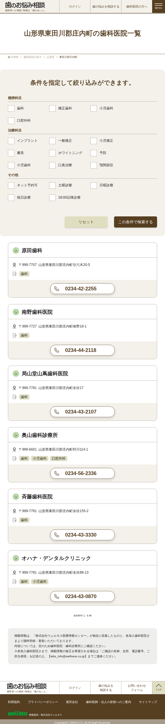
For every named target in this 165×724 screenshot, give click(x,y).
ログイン (75, 6)
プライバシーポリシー (43, 702)
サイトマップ (148, 702)
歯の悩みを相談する (105, 6)
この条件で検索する (135, 222)
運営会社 (72, 702)
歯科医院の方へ (136, 6)
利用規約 (14, 702)
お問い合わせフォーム (137, 688)
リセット (86, 222)
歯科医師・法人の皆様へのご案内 (108, 702)
